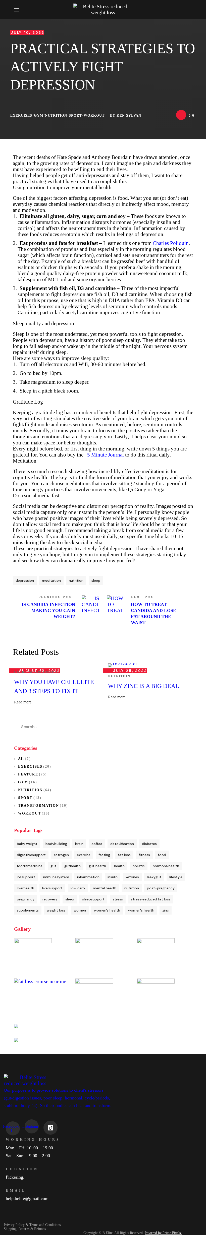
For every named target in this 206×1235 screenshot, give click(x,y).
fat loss (124, 855)
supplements (28, 910)
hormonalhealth (166, 866)
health (119, 866)
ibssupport (26, 877)
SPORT (75, 115)
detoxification (122, 843)
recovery (49, 899)
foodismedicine (29, 866)
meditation (51, 580)
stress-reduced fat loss (151, 899)
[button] (190, 9)
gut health (97, 866)
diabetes (149, 843)
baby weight (27, 843)
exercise (83, 855)
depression (25, 580)
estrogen (61, 855)
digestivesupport (31, 855)
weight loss (56, 910)
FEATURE (32, 774)
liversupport (52, 888)
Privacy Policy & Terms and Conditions (32, 1225)
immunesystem (56, 877)
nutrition (76, 580)
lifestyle (175, 877)
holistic (139, 866)
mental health (104, 888)
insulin (113, 877)
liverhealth (25, 888)
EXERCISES (21, 115)
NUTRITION (56, 115)
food (162, 855)
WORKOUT (94, 115)
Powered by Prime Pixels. (163, 1233)
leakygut (154, 877)
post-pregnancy (161, 888)
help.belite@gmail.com (27, 1198)
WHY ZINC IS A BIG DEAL (143, 686)
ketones (132, 877)
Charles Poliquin (171, 243)
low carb (78, 888)
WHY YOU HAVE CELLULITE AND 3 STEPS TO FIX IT (54, 686)
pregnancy (25, 899)
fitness (144, 855)
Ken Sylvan (129, 115)
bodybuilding (56, 843)
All (24, 759)
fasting (104, 855)
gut (53, 866)
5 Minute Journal (105, 455)
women (80, 910)
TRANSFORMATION (43, 805)
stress (118, 899)
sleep (95, 580)
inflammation (88, 877)
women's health (107, 910)
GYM (38, 115)
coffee (96, 843)
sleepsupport (93, 899)
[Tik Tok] (50, 1128)
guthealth (72, 866)
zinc (165, 910)
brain (79, 843)
